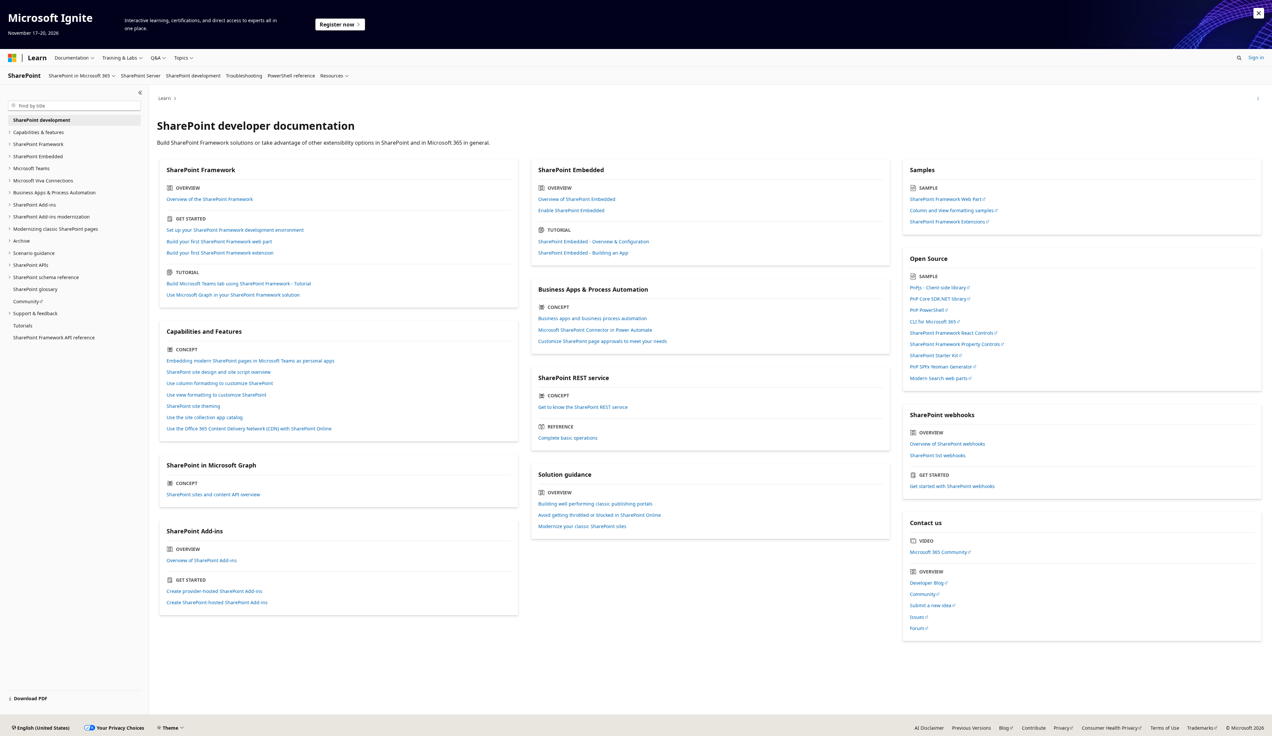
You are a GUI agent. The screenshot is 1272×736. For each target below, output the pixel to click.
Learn (164, 98)
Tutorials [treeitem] (22, 325)
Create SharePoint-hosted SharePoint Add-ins (217, 603)
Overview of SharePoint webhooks (947, 444)
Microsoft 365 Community (938, 552)
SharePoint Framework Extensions (947, 222)
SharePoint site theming (193, 406)
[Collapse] (140, 92)
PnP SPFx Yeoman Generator (941, 367)
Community (922, 594)
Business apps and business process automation (592, 318)
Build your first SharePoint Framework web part (219, 242)
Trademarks (1200, 728)
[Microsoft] (12, 58)
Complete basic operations (568, 438)
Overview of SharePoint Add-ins (202, 561)
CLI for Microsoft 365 (933, 322)
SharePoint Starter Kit (934, 356)
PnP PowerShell (927, 310)
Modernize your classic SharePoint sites (582, 526)
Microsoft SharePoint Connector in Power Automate (595, 330)
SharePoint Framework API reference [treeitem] (54, 337)
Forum (917, 628)
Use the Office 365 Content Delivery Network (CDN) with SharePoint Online (249, 429)
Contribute (1034, 728)
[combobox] (74, 106)
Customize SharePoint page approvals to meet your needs (602, 341)
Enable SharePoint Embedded (571, 211)
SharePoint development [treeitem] (41, 120)
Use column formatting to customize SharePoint (220, 383)
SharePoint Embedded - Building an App (583, 253)
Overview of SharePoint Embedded (576, 199)
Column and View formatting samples (952, 211)
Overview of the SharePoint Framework (210, 199)
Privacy (1061, 728)
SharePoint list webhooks (938, 456)
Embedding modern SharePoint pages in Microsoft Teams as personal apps (251, 361)
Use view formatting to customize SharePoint (216, 395)
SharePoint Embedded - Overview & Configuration (593, 242)
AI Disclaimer (929, 728)
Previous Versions (971, 728)
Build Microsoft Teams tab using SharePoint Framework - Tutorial (239, 284)
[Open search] (1239, 58)
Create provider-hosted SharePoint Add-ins (214, 591)
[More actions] (1258, 98)
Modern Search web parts (939, 378)
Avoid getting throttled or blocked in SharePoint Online (599, 515)
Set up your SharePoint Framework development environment (235, 230)
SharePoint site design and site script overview (219, 372)
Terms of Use (1164, 728)
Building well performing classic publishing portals (595, 504)
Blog (1004, 728)
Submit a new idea (930, 606)
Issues (917, 617)
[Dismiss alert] (1258, 13)
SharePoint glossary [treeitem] (35, 289)
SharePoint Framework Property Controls (955, 344)
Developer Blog (927, 583)
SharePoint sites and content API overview (213, 495)
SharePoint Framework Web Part (945, 199)
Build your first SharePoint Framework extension (220, 253)
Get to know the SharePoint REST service (583, 407)
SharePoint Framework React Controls (951, 333)
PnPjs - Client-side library (938, 288)
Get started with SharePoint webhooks (952, 486)
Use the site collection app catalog (205, 417)
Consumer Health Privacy (1110, 728)
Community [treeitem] (26, 301)
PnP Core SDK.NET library (938, 299)
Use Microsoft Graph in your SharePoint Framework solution (233, 295)
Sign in (1256, 57)
